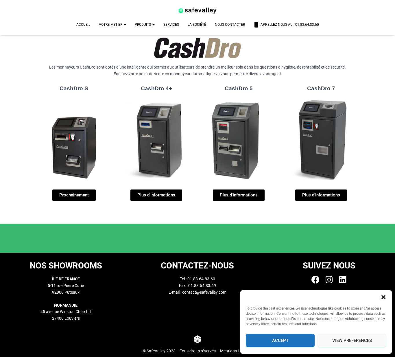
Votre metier (111, 25)
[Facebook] (315, 280)
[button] (383, 297)
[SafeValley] (197, 10)
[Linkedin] (343, 280)
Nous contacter (230, 25)
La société (197, 25)
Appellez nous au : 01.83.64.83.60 (290, 25)
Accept (280, 340)
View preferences (352, 340)
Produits (143, 25)
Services (171, 25)
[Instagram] (329, 280)
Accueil (83, 25)
